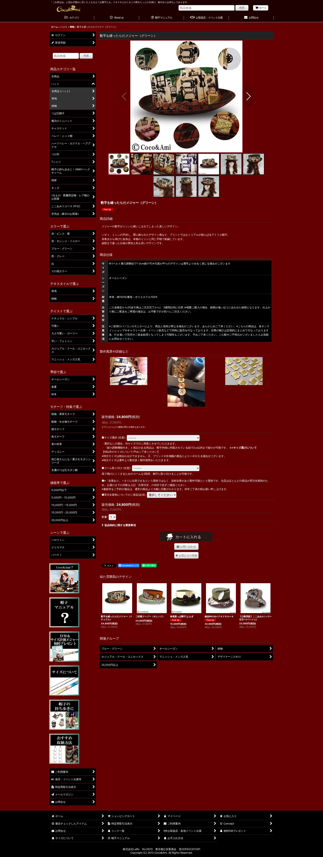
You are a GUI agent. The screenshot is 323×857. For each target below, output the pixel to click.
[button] (124, 96)
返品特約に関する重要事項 (120, 525)
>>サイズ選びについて (243, 447)
